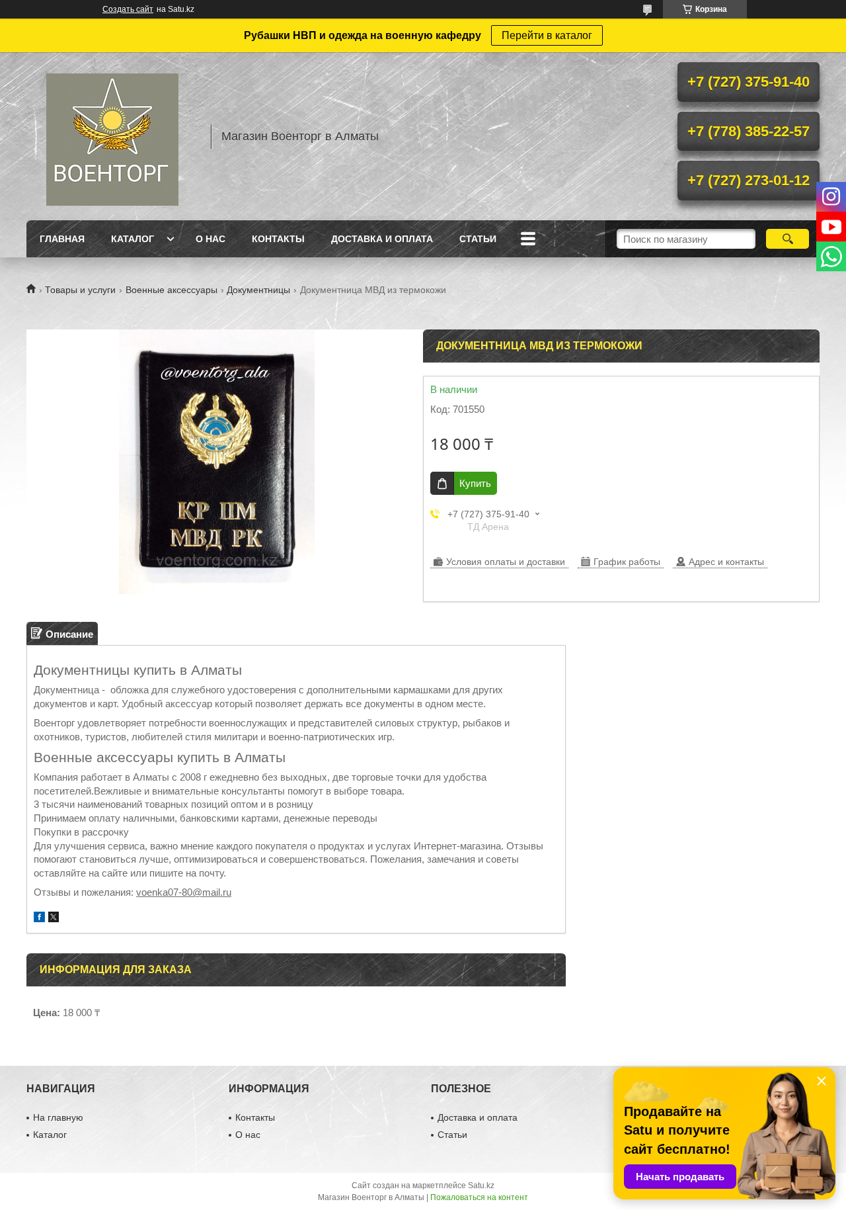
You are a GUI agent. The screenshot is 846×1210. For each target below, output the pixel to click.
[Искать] (787, 239)
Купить (475, 483)
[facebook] (39, 918)
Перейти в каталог (547, 35)
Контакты (278, 239)
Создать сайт (127, 9)
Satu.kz (481, 1185)
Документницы (258, 289)
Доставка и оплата (382, 239)
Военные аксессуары (171, 289)
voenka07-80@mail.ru (183, 892)
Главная (62, 239)
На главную (58, 1117)
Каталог (132, 239)
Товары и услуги (80, 289)
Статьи (477, 239)
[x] (53, 918)
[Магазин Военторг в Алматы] (112, 136)
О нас (210, 239)
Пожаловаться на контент (479, 1197)
